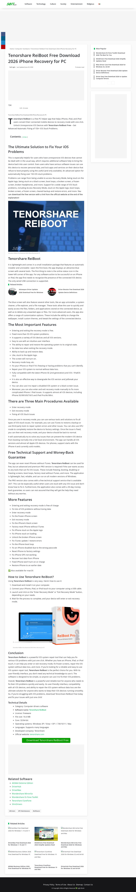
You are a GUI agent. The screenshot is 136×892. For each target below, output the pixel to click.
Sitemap (79, 884)
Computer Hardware (22, 49)
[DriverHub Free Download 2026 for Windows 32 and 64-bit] (72, 857)
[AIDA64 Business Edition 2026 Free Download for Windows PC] (19, 857)
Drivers (12, 811)
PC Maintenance (24, 811)
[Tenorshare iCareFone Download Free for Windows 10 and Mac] (46, 856)
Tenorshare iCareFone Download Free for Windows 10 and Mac (46, 867)
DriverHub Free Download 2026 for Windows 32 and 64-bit (72, 867)
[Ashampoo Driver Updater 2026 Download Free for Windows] (12, 292)
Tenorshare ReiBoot (37, 710)
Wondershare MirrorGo (22, 793)
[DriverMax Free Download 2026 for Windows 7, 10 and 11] (19, 834)
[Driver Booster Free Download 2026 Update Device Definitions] (52, 292)
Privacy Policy (48, 884)
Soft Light (12, 67)
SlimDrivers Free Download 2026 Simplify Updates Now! (45, 844)
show (25, 137)
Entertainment (76, 4)
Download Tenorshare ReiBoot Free (47, 740)
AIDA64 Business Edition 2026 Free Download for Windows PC (19, 867)
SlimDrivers (17, 804)
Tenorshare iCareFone (21, 800)
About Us (71, 884)
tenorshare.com (37, 734)
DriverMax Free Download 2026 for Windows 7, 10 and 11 (19, 844)
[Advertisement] (68, 26)
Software (28, 4)
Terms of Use (60, 884)
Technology (41, 4)
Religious (90, 4)
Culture (53, 4)
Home (11, 49)
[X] (3, 38)
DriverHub (16, 786)
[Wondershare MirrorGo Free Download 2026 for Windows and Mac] (72, 834)
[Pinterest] (3, 47)
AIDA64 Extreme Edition (22, 783)
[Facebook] (3, 34)
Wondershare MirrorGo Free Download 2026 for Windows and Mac (71, 845)
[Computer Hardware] (11, 4)
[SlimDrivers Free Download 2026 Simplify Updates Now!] (46, 834)
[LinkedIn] (3, 43)
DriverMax (16, 790)
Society (63, 4)
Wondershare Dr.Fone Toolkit (25, 797)
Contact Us (88, 884)
